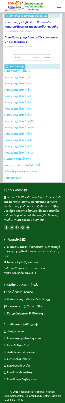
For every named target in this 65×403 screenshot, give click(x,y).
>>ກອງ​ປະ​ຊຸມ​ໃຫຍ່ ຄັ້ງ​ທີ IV (18, 102)
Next (37, 57)
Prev (27, 57)
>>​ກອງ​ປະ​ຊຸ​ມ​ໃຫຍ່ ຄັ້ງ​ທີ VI (18, 115)
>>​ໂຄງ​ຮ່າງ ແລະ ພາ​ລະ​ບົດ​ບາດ (20, 171)
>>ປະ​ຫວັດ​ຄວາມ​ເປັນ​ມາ (17, 71)
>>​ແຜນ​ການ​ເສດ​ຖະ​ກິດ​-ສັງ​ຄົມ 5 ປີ (22, 165)
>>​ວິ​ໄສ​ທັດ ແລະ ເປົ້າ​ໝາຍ (17, 159)
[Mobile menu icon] (58, 6)
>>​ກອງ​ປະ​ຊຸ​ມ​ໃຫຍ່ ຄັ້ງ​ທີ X (18, 140)
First (17, 57)
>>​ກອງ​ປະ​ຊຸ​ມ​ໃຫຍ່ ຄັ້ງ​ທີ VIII (19, 127)
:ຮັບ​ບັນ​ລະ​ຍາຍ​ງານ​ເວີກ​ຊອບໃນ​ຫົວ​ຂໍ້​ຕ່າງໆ (28, 299)
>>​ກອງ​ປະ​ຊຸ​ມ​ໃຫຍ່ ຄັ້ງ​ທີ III (18, 96)
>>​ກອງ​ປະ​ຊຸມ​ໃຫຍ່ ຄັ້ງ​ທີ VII (18, 121)
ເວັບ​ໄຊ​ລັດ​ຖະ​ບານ (15, 331)
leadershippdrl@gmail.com (22, 262)
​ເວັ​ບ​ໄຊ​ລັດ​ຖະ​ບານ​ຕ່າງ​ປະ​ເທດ (20, 352)
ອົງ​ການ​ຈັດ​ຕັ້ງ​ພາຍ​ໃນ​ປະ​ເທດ (20, 345)
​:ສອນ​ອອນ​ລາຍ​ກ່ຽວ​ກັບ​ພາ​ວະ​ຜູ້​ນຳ (24, 306)
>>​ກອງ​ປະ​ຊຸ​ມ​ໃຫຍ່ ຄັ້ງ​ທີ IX (18, 133)
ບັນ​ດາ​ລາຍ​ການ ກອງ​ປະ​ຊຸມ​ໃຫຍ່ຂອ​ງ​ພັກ (27, 16)
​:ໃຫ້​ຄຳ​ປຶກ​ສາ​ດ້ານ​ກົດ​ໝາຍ (19, 292)
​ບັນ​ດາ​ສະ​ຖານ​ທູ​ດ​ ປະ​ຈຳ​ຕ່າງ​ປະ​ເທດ (23, 338)
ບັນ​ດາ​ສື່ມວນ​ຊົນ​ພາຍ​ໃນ (18, 365)
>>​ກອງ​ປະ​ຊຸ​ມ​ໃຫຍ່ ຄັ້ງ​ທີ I (17, 83)
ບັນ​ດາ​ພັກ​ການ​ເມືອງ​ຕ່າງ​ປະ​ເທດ (21, 379)
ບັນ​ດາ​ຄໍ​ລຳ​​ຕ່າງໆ (16, 66)
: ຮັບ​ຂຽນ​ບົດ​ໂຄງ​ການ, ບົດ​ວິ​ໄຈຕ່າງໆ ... (26, 313)
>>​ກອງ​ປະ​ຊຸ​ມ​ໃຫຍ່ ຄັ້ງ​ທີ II (17, 89)
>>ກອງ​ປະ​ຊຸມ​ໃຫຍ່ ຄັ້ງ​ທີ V (18, 108)
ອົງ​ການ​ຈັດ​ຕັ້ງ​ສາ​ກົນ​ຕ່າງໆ (18, 359)
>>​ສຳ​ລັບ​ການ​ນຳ (12, 177)
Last (46, 57)
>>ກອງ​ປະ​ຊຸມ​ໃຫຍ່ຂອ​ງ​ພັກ (18, 77)
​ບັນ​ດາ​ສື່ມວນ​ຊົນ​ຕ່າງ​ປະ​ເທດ (19, 372)
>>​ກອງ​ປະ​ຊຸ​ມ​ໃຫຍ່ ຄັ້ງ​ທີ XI (18, 146)
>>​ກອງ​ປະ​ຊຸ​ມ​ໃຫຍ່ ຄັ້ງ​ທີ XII (18, 152)
